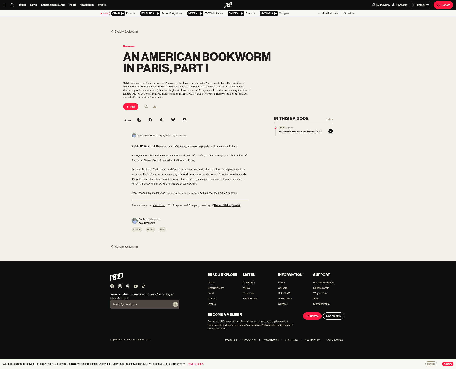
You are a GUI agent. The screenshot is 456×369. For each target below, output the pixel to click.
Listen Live (423, 5)
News (33, 4)
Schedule (349, 13)
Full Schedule (250, 298)
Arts (162, 229)
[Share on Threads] (162, 120)
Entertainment (216, 287)
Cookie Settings (334, 340)
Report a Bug (230, 340)
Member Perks (321, 303)
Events (102, 4)
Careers (282, 287)
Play (132, 106)
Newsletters (87, 4)
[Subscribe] (175, 304)
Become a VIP (321, 287)
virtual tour (159, 205)
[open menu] (5, 5)
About (281, 282)
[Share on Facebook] (150, 120)
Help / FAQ (284, 293)
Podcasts (401, 5)
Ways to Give (320, 293)
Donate (446, 5)
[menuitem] (155, 106)
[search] (13, 5)
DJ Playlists (383, 5)
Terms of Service (269, 340)
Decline (431, 363)
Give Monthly (333, 316)
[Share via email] (184, 120)
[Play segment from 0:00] (276, 128)
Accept (448, 363)
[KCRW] (116, 279)
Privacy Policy (248, 340)
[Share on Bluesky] (173, 120)
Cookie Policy (289, 340)
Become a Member (324, 282)
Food (72, 4)
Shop (316, 298)
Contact (282, 303)
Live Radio (249, 282)
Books (150, 229)
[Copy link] (139, 120)
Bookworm (129, 46)
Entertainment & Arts (53, 4)
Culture (137, 229)
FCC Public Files (310, 340)
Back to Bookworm (126, 31)
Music (22, 4)
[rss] (146, 107)
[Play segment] (330, 131)
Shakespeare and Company (171, 146)
